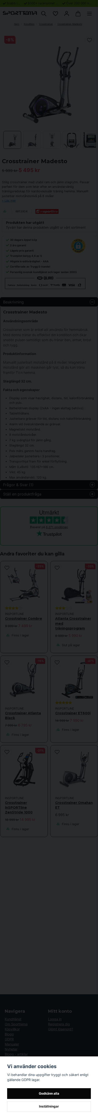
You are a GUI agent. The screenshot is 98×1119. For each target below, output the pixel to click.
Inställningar (49, 1106)
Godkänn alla (49, 1093)
